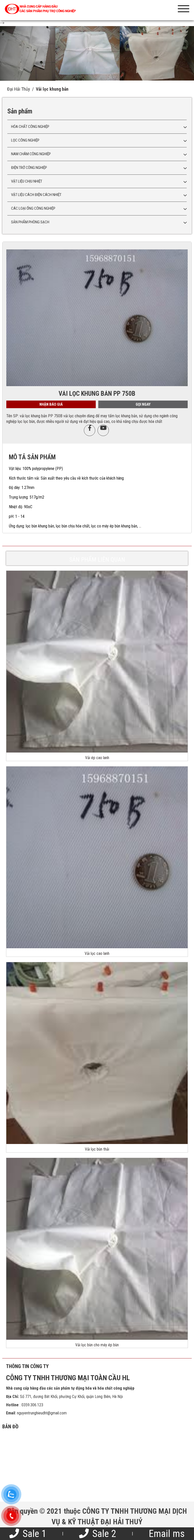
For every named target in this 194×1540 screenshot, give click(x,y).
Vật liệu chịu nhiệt (26, 181)
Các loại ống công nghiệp (33, 208)
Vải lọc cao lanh (97, 953)
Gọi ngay (143, 404)
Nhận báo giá (51, 404)
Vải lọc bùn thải (97, 1149)
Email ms (167, 1533)
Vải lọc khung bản (52, 89)
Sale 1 (33, 1533)
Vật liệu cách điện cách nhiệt (36, 194)
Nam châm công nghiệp (31, 154)
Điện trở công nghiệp (29, 167)
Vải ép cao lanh (97, 757)
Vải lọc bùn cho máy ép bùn (97, 1344)
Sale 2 (103, 1533)
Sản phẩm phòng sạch (30, 222)
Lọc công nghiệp (25, 140)
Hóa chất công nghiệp (30, 126)
